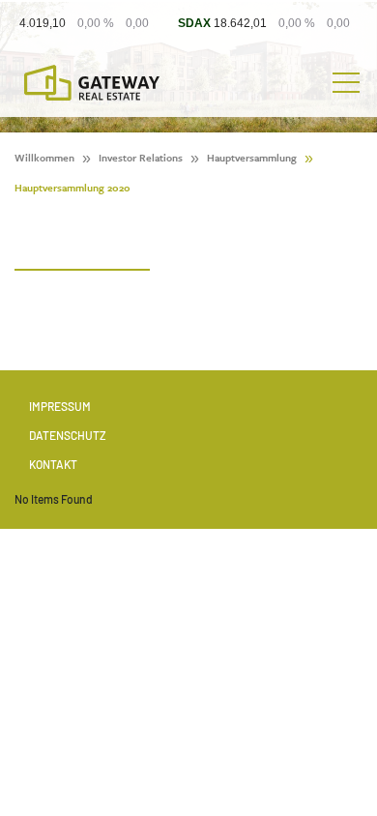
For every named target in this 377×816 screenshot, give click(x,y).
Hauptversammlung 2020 (72, 187)
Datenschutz (67, 435)
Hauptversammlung (252, 157)
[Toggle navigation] (346, 83)
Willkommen (44, 157)
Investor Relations (141, 157)
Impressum (60, 406)
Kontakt (53, 464)
